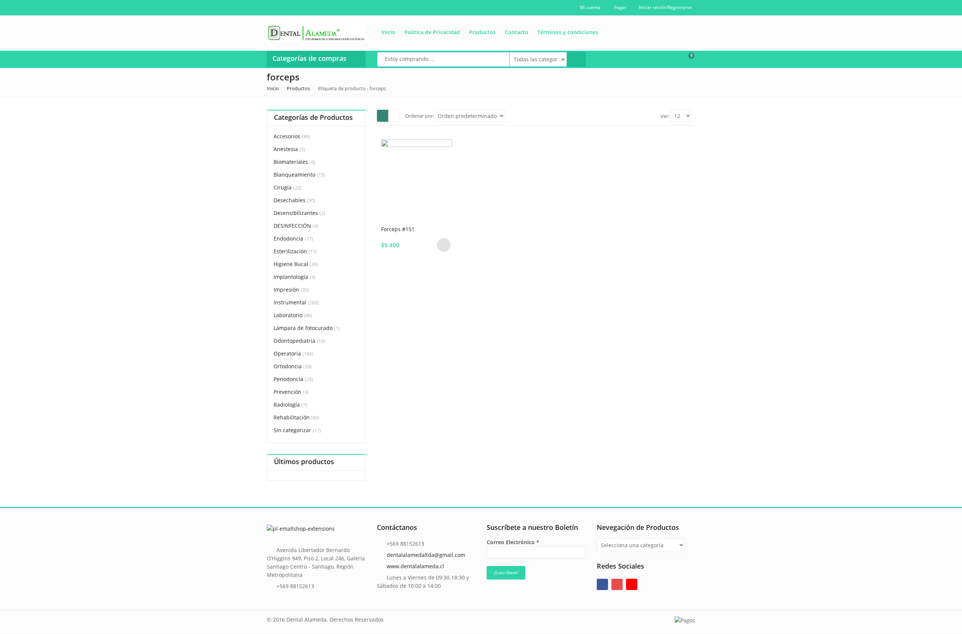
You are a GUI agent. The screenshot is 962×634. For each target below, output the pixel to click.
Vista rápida (419, 228)
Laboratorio (288, 315)
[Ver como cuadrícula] (383, 116)
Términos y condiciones (567, 32)
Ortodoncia (288, 366)
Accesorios (287, 136)
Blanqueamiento (294, 174)
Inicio (388, 32)
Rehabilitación (292, 417)
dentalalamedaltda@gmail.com (426, 554)
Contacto (516, 32)
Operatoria (287, 353)
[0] (686, 58)
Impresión (286, 289)
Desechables (290, 200)
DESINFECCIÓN (292, 225)
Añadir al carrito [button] (444, 245)
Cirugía (283, 187)
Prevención (287, 391)
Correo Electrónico (513, 542)
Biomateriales (291, 161)
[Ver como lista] (394, 116)
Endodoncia (288, 238)
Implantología (291, 276)
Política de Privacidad (432, 32)
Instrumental (290, 302)
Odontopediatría (294, 340)
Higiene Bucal (291, 264)
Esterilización (290, 251)
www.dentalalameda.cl (415, 566)
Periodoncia (288, 379)
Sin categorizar (292, 430)
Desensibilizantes (296, 212)
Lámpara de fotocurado (303, 327)
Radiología (287, 404)
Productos (482, 32)
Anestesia (286, 149)
